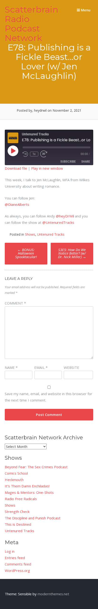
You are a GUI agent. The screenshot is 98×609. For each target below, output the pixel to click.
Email (41, 367)
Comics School (16, 473)
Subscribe (68, 161)
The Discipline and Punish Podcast (32, 518)
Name (11, 367)
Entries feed (15, 557)
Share (85, 161)
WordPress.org (17, 570)
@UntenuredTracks (58, 222)
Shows (30, 234)
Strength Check (17, 511)
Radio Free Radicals (21, 498)
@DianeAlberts (17, 204)
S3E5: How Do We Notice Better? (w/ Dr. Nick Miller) (72, 253)
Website (71, 367)
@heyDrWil (65, 216)
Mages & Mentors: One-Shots (29, 492)
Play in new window (47, 168)
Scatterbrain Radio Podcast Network (31, 23)
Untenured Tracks (50, 234)
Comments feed (18, 564)
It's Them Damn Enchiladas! (27, 486)
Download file (16, 168)
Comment (15, 303)
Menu (85, 10)
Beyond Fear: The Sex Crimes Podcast (36, 466)
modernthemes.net (53, 593)
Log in (10, 551)
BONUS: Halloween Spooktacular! (26, 253)
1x (34, 154)
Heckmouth (14, 479)
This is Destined (18, 524)
